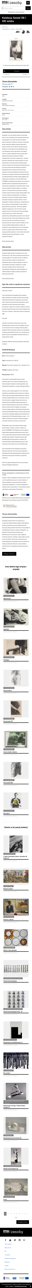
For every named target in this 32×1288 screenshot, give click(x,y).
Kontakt (6, 1265)
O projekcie (7, 1255)
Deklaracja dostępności (10, 1258)
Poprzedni (7, 74)
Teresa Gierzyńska (9, 81)
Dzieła (12, 29)
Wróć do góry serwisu (10, 1269)
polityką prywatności (21, 1286)
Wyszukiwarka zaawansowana (16, 12)
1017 (16, 1217)
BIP (5, 1251)
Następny (25, 74)
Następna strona (22, 1222)
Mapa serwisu (8, 1247)
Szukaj (28, 8)
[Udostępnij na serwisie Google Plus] (10, 86)
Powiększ (16, 71)
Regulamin (7, 1262)
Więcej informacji (9, 554)
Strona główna (5, 29)
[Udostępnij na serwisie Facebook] (13, 86)
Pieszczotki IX (19, 29)
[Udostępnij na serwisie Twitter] (12, 86)
